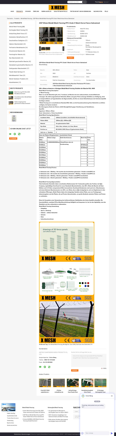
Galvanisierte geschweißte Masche (19, 65)
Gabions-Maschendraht (16, 44)
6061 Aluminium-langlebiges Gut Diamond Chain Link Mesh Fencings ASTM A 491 (58, 416)
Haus (12, 11)
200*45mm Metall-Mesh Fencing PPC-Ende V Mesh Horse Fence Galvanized (33, 415)
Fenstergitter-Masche (16, 54)
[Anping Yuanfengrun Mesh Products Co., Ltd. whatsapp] (16, 134)
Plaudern (97, 2)
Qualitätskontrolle (60, 11)
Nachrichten (98, 11)
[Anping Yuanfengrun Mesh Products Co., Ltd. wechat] (20, 134)
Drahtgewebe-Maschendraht (17, 68)
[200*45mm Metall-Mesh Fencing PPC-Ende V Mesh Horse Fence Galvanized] (51, 36)
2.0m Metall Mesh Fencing (55, 344)
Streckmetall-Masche (15, 51)
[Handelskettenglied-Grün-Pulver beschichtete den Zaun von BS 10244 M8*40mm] (87, 383)
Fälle (106, 11)
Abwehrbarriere (13, 82)
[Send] (111, 433)
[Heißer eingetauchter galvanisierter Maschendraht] (11, 103)
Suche (84, 2)
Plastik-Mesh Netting (15, 72)
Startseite (10, 18)
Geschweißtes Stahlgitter (17, 40)
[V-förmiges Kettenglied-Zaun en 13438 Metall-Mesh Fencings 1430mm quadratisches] (100, 383)
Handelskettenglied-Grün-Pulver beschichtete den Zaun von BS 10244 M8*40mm (87, 391)
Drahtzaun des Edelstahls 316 (84, 344)
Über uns (36, 11)
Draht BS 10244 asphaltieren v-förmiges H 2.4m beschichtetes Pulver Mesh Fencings (45, 391)
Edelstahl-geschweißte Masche (18, 61)
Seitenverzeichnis (12, 425)
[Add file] (82, 433)
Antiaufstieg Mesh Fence (16, 33)
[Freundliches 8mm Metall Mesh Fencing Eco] (11, 98)
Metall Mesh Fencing (26, 18)
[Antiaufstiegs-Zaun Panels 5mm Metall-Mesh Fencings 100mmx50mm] (73, 383)
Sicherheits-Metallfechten (17, 37)
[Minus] (112, 396)
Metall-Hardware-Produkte (17, 79)
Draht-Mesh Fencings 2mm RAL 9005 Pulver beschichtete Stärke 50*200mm (34, 411)
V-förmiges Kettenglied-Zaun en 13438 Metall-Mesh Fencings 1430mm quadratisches (100, 391)
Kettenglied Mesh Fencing (17, 30)
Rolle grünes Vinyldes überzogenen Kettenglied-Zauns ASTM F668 (58, 420)
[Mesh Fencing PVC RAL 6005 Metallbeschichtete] (11, 93)
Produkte (19, 11)
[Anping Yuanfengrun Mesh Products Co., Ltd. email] (11, 134)
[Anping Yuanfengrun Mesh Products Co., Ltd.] (58, 7)
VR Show (28, 11)
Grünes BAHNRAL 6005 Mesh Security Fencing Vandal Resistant (33, 420)
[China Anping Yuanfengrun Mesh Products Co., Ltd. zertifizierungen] (14, 118)
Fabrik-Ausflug (46, 11)
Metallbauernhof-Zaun (16, 75)
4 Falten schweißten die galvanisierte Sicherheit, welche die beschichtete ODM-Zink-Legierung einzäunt (59, 391)
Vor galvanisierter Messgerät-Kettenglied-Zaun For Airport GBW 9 (58, 411)
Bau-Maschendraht (14, 58)
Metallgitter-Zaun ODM (69, 344)
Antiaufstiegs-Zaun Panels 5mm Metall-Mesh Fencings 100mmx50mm (73, 391)
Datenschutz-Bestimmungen (22, 434)
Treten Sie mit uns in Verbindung (80, 11)
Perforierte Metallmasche (17, 47)
